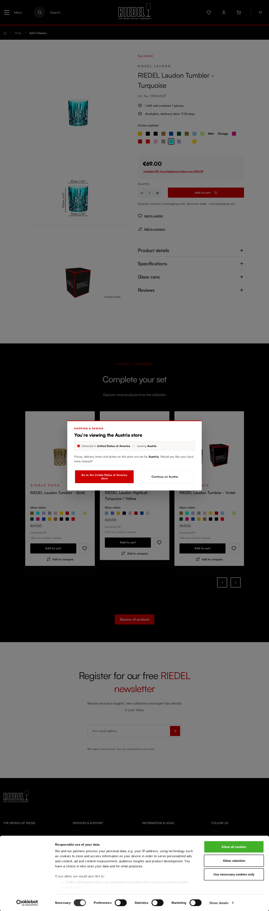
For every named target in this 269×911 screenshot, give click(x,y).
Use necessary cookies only (234, 874)
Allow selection (234, 860)
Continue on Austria (165, 476)
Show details (218, 902)
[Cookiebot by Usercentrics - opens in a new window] (27, 903)
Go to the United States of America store (104, 476)
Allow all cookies (234, 847)
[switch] (121, 902)
